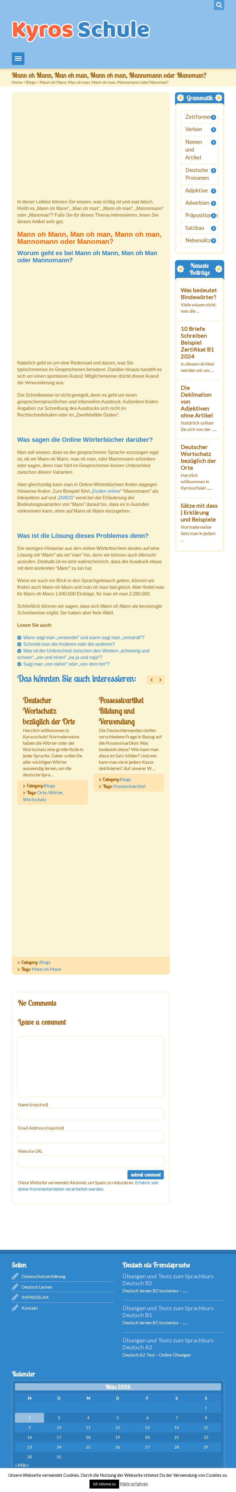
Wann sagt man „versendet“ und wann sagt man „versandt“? (83, 637)
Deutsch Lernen (37, 1286)
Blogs (31, 82)
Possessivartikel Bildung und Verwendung (121, 710)
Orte (42, 792)
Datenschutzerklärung (44, 1276)
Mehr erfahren (134, 1483)
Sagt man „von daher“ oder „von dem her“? (66, 664)
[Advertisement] (91, 146)
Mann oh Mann (46, 969)
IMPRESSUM (35, 1297)
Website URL (30, 1151)
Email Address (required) (41, 1127)
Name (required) (33, 1104)
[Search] (219, 5)
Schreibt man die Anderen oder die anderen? (69, 644)
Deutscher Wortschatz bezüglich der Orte (49, 710)
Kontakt (30, 1307)
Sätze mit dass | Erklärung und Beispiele (199, 512)
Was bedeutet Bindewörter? (199, 293)
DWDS (66, 497)
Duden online (106, 491)
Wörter (55, 792)
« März (22, 1465)
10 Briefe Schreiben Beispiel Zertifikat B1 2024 (197, 342)
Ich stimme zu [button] (104, 1484)
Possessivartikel (129, 786)
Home (17, 82)
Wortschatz (35, 799)
